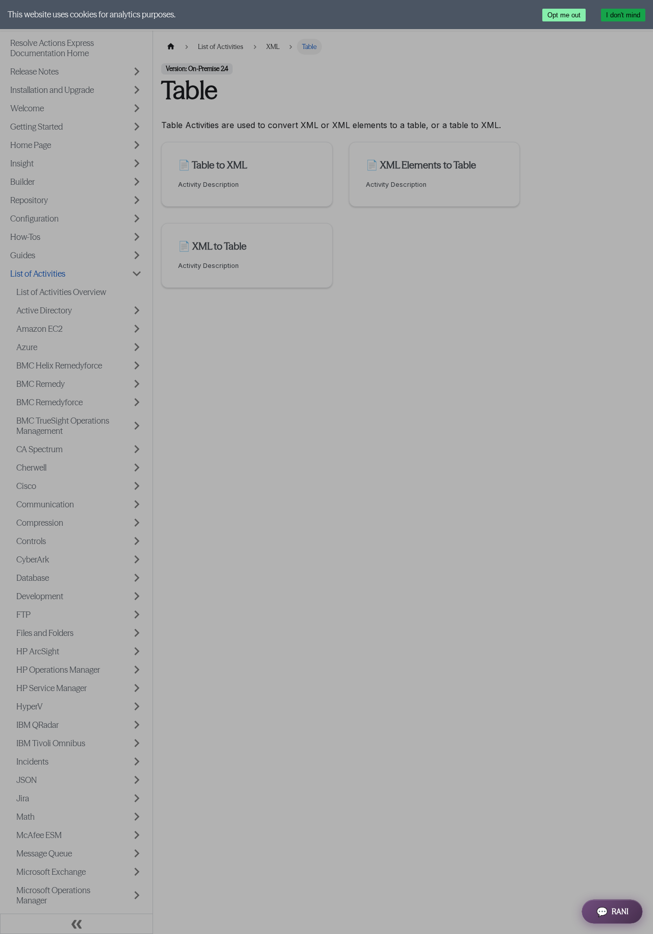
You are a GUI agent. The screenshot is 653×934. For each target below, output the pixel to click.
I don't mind (623, 15)
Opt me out (564, 15)
